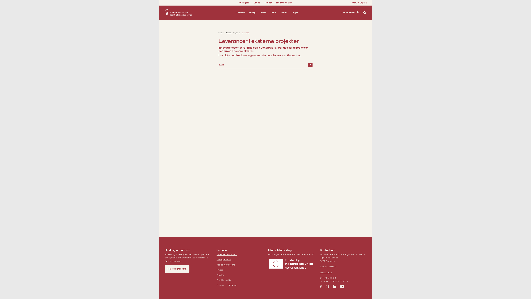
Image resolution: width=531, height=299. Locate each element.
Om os (257, 3)
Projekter (236, 33)
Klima (263, 12)
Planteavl (240, 12)
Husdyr (252, 12)
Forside (221, 33)
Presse (220, 270)
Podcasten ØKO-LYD (227, 285)
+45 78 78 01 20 (328, 267)
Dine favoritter (348, 12)
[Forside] (178, 12)
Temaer (268, 3)
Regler (295, 12)
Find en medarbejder (227, 254)
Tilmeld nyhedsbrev (177, 268)
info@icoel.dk (326, 272)
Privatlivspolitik (224, 280)
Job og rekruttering (226, 265)
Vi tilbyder (244, 3)
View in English (359, 3)
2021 (221, 64)
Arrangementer (284, 3)
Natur (273, 12)
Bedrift (284, 12)
